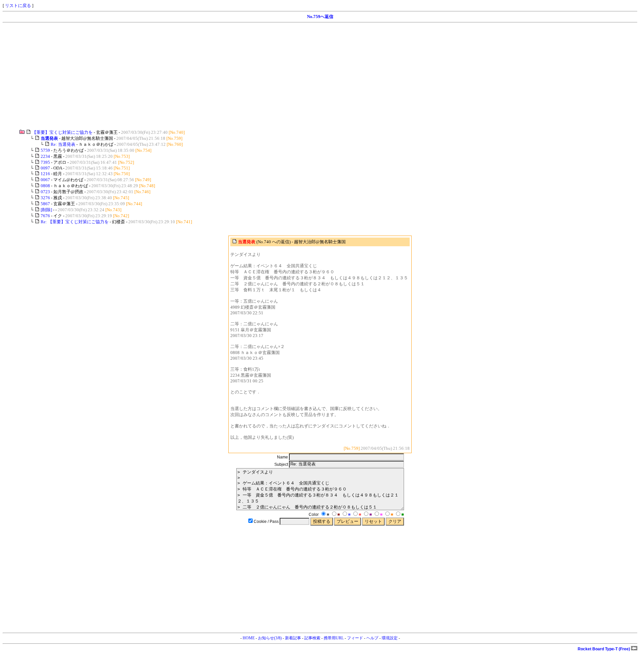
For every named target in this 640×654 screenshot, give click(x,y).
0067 (45, 179)
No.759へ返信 (320, 16)
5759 (45, 150)
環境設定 (390, 638)
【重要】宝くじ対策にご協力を (62, 132)
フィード (355, 638)
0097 (45, 168)
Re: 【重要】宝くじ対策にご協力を (75, 221)
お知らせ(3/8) (270, 638)
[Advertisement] (203, 76)
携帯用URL (334, 638)
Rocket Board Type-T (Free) (604, 649)
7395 (45, 162)
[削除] (46, 209)
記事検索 (312, 638)
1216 (45, 173)
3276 (45, 197)
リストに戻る (18, 5)
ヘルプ (372, 638)
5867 (45, 203)
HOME (249, 638)
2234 (45, 156)
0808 (45, 185)
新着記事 (293, 638)
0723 (45, 191)
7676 (45, 215)
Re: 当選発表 (63, 144)
